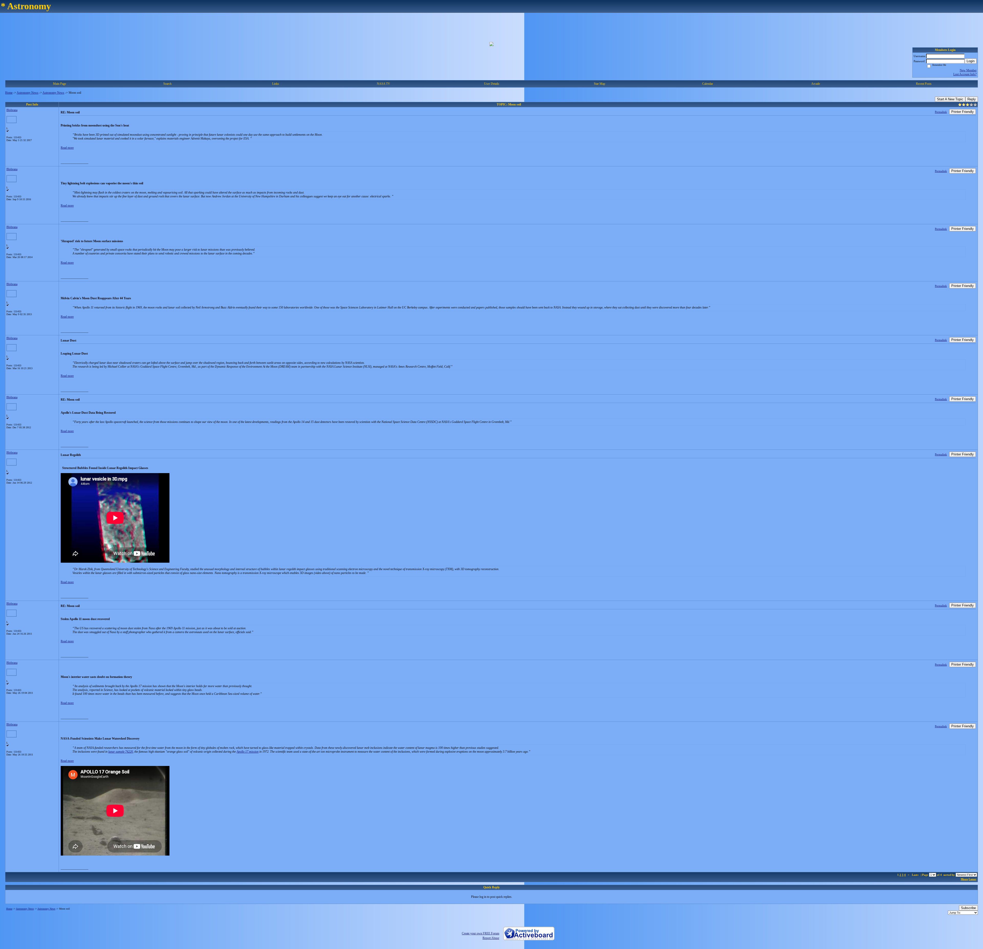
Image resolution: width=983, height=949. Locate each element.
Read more (67, 148)
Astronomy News (27, 92)
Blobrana (11, 110)
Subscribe (968, 908)
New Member (968, 70)
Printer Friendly (962, 112)
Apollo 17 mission (248, 751)
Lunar (972, 879)
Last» (916, 874)
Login (971, 61)
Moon (964, 879)
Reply (971, 99)
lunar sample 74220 (120, 751)
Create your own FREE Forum (480, 933)
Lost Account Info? (965, 74)
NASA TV (383, 84)
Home (9, 92)
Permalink (941, 111)
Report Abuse (491, 938)
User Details (491, 84)
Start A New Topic (950, 99)
